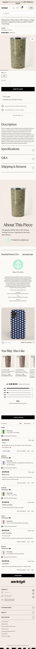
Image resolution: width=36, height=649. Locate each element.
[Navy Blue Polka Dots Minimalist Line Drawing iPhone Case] (18, 324)
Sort (20, 423)
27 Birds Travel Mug (12, 495)
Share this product (17, 115)
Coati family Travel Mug (13, 432)
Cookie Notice (4, 624)
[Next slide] (33, 246)
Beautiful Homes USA (21, 240)
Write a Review (21, 417)
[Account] (13, 8)
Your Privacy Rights (5, 636)
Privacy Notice (4, 621)
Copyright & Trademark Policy (8, 631)
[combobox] (18, 13)
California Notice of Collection (8, 626)
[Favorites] (17, 8)
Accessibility (4, 633)
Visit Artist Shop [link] (27, 254)
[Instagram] (33, 590)
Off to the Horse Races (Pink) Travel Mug (17, 523)
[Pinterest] (33, 593)
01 (3, 342)
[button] (8, 33)
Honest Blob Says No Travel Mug (15, 553)
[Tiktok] (33, 597)
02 (6, 342)
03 (9, 342)
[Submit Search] (3, 13)
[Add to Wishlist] (4, 357)
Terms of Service (5, 628)
